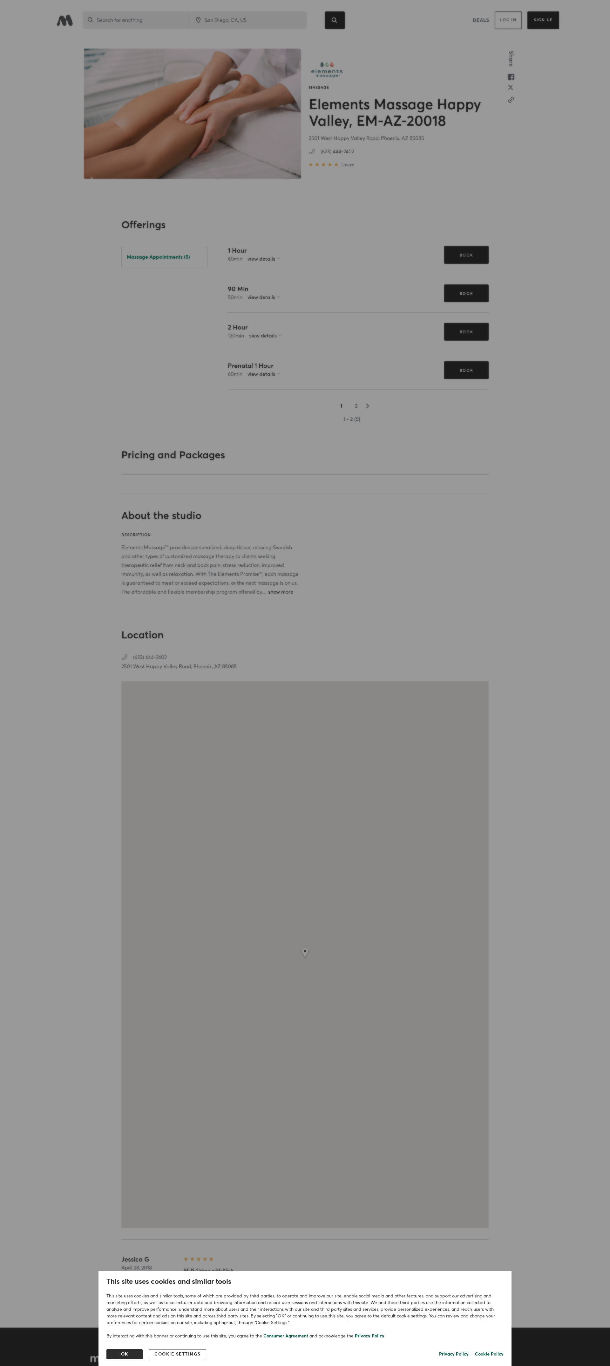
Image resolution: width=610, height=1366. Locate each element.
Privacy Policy (369, 1336)
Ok (124, 1354)
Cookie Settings (177, 1354)
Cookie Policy (489, 1354)
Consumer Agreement (285, 1336)
